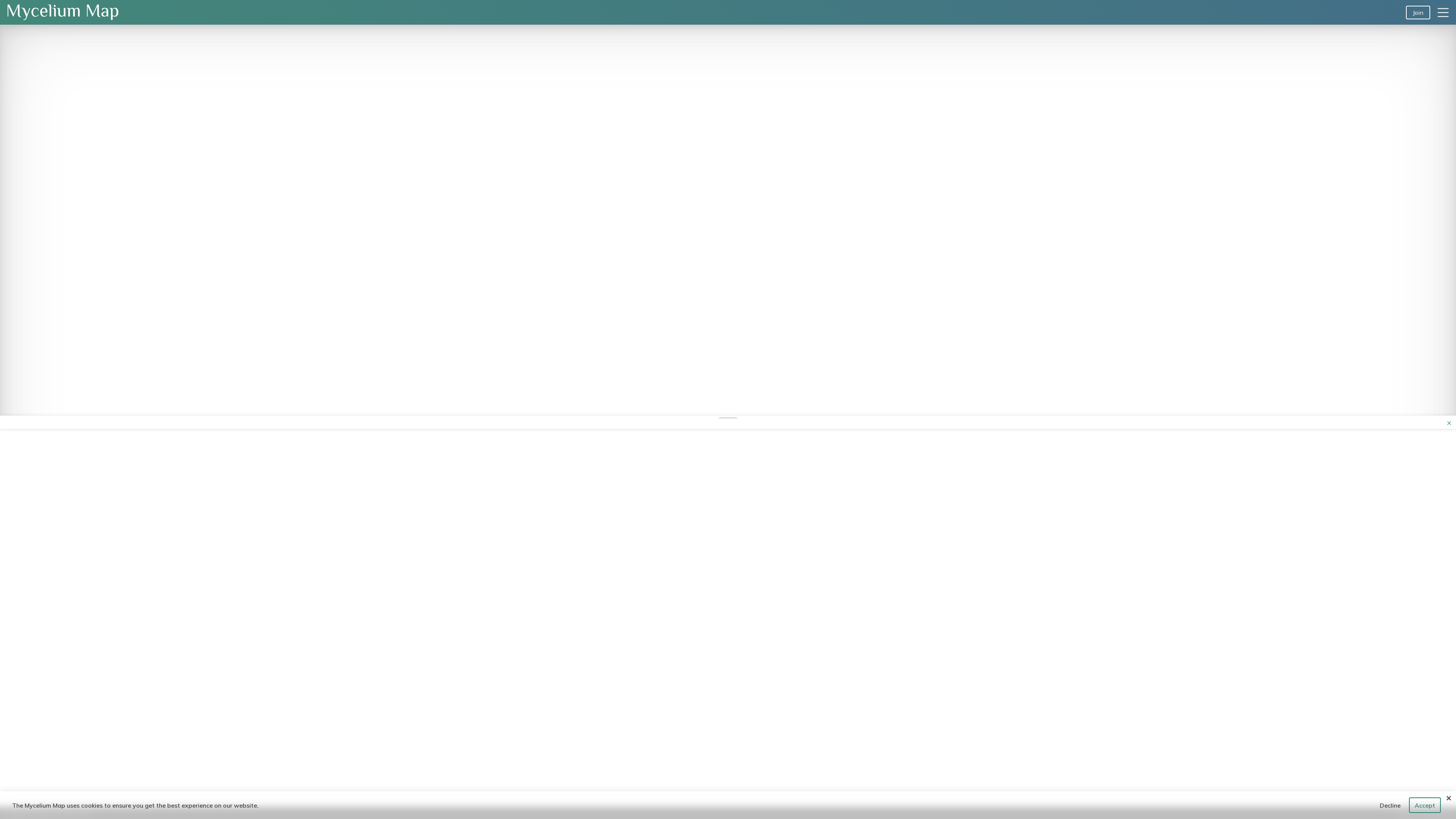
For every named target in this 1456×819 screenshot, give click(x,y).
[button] (1443, 12)
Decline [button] (1390, 805)
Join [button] (1418, 12)
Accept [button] (1425, 805)
